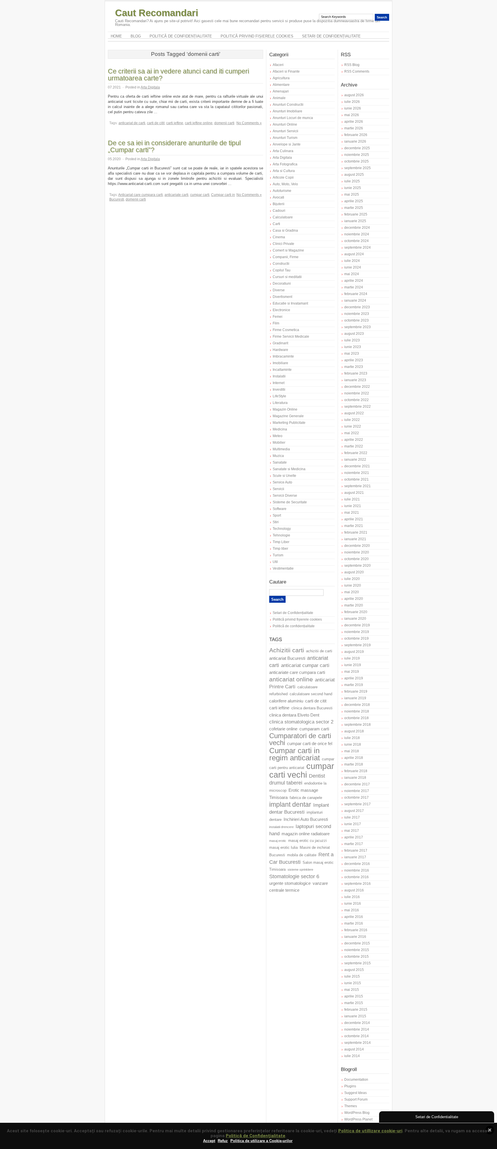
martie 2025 (353, 208)
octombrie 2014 (356, 1036)
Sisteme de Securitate (290, 502)
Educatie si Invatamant (290, 303)
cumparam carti (314, 729)
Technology (282, 529)
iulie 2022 (352, 420)
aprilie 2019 (353, 678)
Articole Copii (283, 177)
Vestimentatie (283, 568)
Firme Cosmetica (286, 330)
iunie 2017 (352, 824)
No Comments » (249, 123)
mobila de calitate (301, 855)
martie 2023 (353, 367)
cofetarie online (283, 729)
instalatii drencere (281, 827)
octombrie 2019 (356, 638)
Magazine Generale (288, 416)
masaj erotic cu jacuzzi (307, 841)
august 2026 (354, 95)
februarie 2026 (355, 135)
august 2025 (354, 175)
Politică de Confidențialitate (255, 1135)
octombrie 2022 (356, 400)
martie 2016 (353, 923)
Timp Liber (281, 542)
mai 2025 (351, 194)
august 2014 (354, 1049)
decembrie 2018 (357, 705)
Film (276, 323)
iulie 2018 (352, 738)
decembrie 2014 (357, 1023)
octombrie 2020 (356, 559)
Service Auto (282, 482)
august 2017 (354, 811)
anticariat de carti (131, 123)
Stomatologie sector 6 (294, 876)
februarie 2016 (355, 930)
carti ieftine (174, 123)
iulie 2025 (352, 181)
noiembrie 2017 (356, 791)
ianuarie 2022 (355, 460)
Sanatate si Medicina (289, 469)
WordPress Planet (358, 1119)
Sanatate (280, 462)
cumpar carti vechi (301, 770)
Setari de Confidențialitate (331, 36)
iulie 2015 (352, 976)
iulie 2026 (352, 102)
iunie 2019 (352, 665)
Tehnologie (281, 535)
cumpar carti (199, 195)
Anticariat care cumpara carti (140, 195)
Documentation (356, 1080)
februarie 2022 (355, 453)
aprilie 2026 (353, 122)
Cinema (279, 237)
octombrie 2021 (356, 479)
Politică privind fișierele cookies (257, 36)
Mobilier (279, 443)
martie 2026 (353, 128)
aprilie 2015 (353, 996)
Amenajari (281, 91)
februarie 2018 (355, 771)
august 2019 (354, 652)
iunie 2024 (352, 267)
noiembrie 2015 (356, 950)
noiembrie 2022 (356, 393)
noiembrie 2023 (356, 314)
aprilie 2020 (353, 599)
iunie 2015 (352, 983)
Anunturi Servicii (285, 131)
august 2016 (354, 890)
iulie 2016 (352, 897)
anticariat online (291, 679)
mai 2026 (351, 115)
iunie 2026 (352, 108)
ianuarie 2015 (355, 1016)
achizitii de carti (319, 651)
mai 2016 (351, 910)
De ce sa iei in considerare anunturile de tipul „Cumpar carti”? (174, 146)
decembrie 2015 (357, 943)
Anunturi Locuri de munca (293, 118)
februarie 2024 (355, 294)
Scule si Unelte (284, 476)
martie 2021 (353, 526)
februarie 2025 (355, 214)
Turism (278, 555)
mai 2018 (351, 751)
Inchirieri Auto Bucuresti (306, 819)
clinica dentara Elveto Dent (294, 715)
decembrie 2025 (357, 148)
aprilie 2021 (353, 519)
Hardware (280, 350)
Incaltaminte (282, 370)
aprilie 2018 (353, 758)
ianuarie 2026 (355, 141)
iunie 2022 (352, 426)
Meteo (277, 436)
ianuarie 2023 (355, 380)
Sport (277, 515)
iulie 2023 (352, 340)
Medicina (280, 429)
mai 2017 (351, 831)
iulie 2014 (352, 1056)
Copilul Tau (281, 270)
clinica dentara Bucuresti (311, 708)
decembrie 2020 (357, 546)
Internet (278, 383)
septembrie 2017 (357, 804)
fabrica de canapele (306, 798)
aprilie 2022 (353, 440)
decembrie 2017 (357, 784)
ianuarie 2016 (355, 937)
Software (279, 509)
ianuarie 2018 (355, 778)
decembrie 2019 (357, 625)
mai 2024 (351, 274)
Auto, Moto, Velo (285, 184)
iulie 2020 (352, 579)
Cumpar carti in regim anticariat (294, 754)
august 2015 (354, 970)
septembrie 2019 (357, 645)
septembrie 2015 (357, 963)
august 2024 (354, 254)
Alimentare (281, 85)
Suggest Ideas (355, 1093)
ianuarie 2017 (355, 857)
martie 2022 (353, 446)
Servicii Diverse (285, 496)
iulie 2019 (352, 658)
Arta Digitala (150, 87)
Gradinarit (280, 343)
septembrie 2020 (357, 566)
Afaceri (278, 65)
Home (116, 36)
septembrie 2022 (357, 407)
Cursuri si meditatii (287, 277)
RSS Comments (356, 71)
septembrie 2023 (357, 327)
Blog (136, 36)
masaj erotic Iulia (283, 848)
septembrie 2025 (357, 168)
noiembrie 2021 (356, 473)
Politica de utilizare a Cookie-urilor (261, 1141)
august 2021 (354, 493)
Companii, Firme (286, 257)
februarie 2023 (355, 373)
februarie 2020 (355, 612)
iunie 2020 (352, 585)
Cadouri (279, 211)
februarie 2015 (355, 1010)
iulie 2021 (352, 499)
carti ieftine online (199, 123)
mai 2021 (351, 513)
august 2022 (354, 413)
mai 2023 (351, 353)
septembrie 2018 (357, 725)
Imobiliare (280, 363)
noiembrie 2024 (356, 234)
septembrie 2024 (357, 247)
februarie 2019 (355, 691)
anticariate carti (176, 195)
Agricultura (281, 78)
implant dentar (290, 804)
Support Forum (356, 1099)
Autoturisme (282, 191)
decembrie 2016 (357, 864)
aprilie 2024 (353, 281)
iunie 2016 (352, 904)
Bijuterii (278, 204)
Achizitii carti (286, 650)
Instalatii (279, 376)
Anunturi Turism (285, 138)
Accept (209, 1141)
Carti (276, 224)
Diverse (279, 290)
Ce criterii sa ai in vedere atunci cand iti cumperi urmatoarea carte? (178, 74)
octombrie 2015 (356, 957)
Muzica (278, 456)
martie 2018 (353, 764)
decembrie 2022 (357, 387)
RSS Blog (352, 65)
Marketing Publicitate (289, 423)
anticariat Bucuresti (287, 658)
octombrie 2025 (356, 161)
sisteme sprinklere (300, 869)
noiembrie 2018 (356, 711)
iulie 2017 (352, 817)
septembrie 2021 (357, 486)
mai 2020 (351, 592)
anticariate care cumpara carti (297, 672)
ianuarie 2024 (355, 300)
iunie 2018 (352, 744)
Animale (279, 98)
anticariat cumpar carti (305, 665)
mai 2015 (351, 990)
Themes (350, 1106)
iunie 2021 (352, 506)
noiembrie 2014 (356, 1029)
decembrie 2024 (357, 228)
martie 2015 (353, 1003)
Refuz (223, 1141)
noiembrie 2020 (356, 552)
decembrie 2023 (357, 307)
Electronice (281, 310)
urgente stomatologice (290, 883)
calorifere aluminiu (286, 701)
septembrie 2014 (357, 1043)
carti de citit (156, 123)
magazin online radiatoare (306, 833)
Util (275, 562)
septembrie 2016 (357, 884)
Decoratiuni (282, 283)
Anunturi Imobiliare (287, 111)
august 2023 (354, 334)
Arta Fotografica (285, 164)
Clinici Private (283, 244)
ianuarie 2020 (355, 619)
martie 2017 (353, 844)
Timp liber (280, 549)
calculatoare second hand (311, 694)
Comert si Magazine (288, 250)
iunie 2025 (352, 188)
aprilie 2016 (353, 917)
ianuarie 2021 (355, 539)
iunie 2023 (352, 347)
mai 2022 (351, 433)
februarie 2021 (355, 532)
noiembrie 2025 (356, 155)
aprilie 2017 (353, 837)
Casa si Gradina (285, 230)
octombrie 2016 (356, 877)
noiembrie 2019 (356, 632)
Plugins (350, 1086)
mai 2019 (351, 672)
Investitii (279, 390)
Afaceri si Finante (286, 71)
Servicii (278, 489)
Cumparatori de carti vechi (300, 739)
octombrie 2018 (356, 718)
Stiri (276, 522)
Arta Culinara (283, 151)
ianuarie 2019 (355, 698)
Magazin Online (285, 409)
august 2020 (354, 572)
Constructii (281, 264)
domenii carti (224, 123)
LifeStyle (279, 396)
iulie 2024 (352, 261)
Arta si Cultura (284, 171)
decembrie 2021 (357, 466)
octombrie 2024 (356, 241)
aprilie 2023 (353, 360)
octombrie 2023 (356, 320)
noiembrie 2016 (356, 870)
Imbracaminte (283, 356)
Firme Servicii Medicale (291, 337)
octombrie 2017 (356, 797)
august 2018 (354, 731)
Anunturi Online (285, 124)
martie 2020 (353, 605)
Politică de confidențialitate (181, 36)
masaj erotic (277, 840)
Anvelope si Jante (287, 144)
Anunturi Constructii (288, 105)
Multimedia (281, 449)
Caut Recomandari (156, 12)
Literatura (280, 403)
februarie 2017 (355, 850)
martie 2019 (353, 685)
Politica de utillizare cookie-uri (370, 1130)
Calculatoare (283, 217)
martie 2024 (353, 287)
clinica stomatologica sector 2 (301, 722)
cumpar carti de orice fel (309, 743)
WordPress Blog (357, 1113)
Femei (277, 317)
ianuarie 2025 (355, 221)
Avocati (278, 197)
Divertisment (282, 297)
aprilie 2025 (353, 201)
